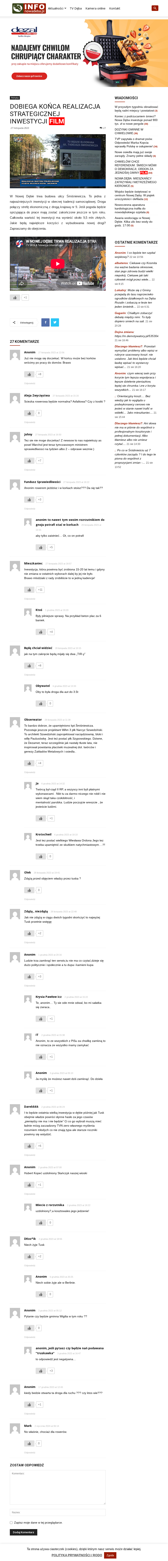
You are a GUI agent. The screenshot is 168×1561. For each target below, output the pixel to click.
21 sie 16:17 (139, 390)
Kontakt (114, 8)
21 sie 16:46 (121, 340)
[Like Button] (15, 297)
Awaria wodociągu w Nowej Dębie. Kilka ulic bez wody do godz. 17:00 (133, 221)
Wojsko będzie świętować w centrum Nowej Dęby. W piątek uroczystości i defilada (134, 195)
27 (104, 127)
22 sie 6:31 (143, 306)
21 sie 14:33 (133, 444)
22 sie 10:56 (136, 257)
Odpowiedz (29, 383)
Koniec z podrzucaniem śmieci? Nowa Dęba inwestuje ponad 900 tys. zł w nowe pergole (136, 120)
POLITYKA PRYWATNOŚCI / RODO (77, 1555)
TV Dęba (76, 8)
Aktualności (55, 8)
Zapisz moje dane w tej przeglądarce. (38, 1522)
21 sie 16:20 (134, 367)
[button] (155, 8)
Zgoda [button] (110, 1555)
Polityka (15, 97)
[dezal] (84, 53)
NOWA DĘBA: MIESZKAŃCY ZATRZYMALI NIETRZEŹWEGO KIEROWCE (136, 182)
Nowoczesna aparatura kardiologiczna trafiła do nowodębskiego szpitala (130, 208)
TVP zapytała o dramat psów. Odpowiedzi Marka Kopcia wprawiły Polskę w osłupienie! (134, 142)
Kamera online (95, 8)
